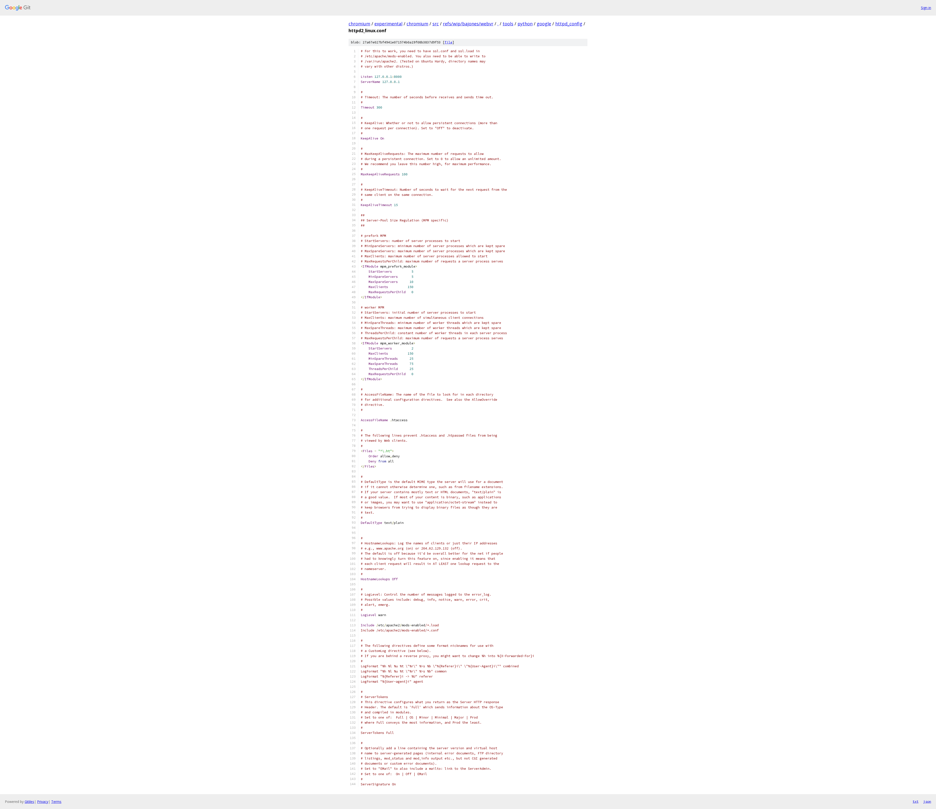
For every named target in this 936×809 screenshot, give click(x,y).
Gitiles (29, 801)
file (448, 42)
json (927, 801)
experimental (388, 24)
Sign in (926, 7)
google (544, 24)
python (525, 24)
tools (508, 24)
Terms (56, 801)
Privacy (42, 801)
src (435, 24)
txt (915, 801)
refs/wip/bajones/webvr (468, 24)
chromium (359, 24)
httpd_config (568, 24)
